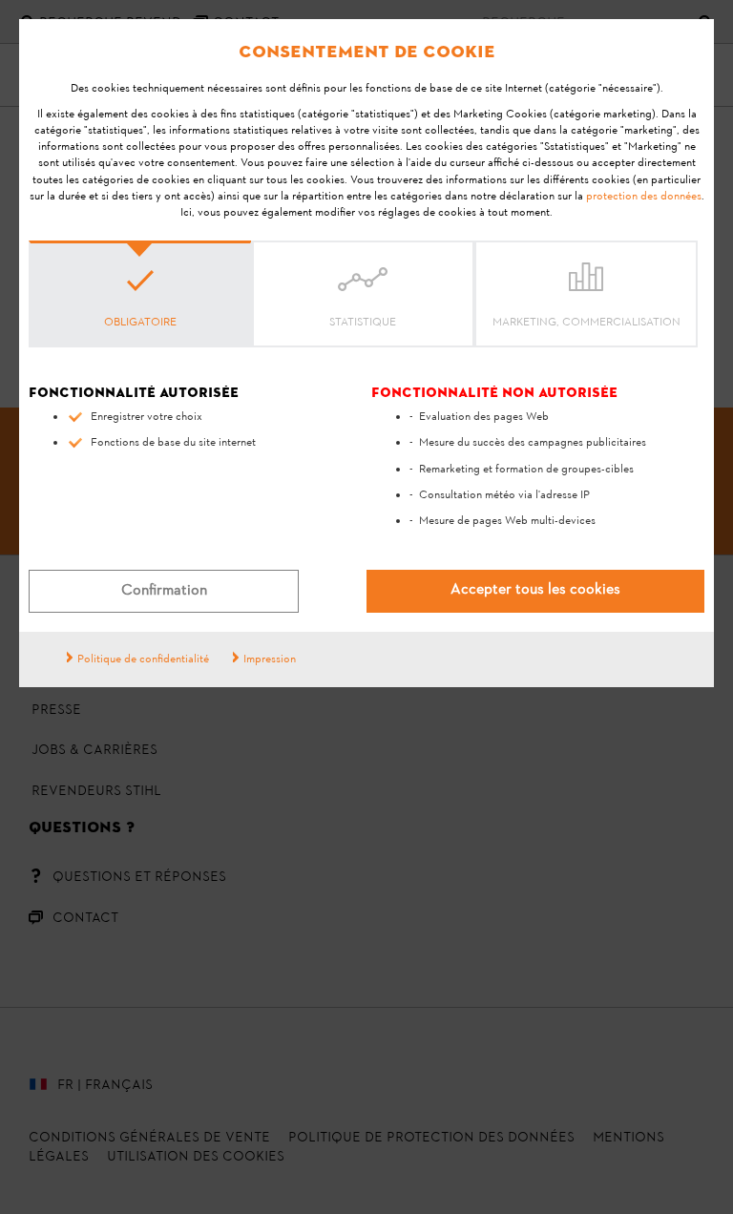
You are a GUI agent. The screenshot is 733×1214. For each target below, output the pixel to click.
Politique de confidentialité (143, 659)
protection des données (644, 196)
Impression (269, 659)
